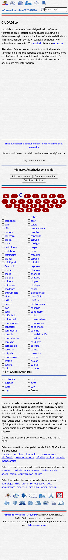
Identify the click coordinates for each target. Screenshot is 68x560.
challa (8, 274)
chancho (35, 274)
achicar (50, 457)
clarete (8, 304)
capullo (35, 240)
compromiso (38, 323)
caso (33, 251)
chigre (34, 281)
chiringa (35, 285)
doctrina (60, 457)
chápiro (9, 277)
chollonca (10, 289)
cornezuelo (11, 346)
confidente (11, 330)
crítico (34, 357)
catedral (35, 255)
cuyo (7, 390)
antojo (35, 470)
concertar (10, 327)
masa (27, 470)
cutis (33, 383)
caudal (8, 258)
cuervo (35, 364)
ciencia (52, 487)
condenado (37, 327)
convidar (36, 338)
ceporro (35, 266)
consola (9, 334)
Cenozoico (10, 266)
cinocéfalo (36, 296)
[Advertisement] (34, 102)
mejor (43, 487)
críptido (40, 457)
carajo (13, 474)
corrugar (35, 346)
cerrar (8, 270)
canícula (17, 470)
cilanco (8, 296)
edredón (6, 470)
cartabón (10, 251)
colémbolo (10, 315)
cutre (7, 386)
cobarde (35, 308)
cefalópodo (11, 262)
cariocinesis (11, 247)
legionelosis (32, 454)
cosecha (9, 349)
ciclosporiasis (38, 293)
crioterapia (11, 357)
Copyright (32, 515)
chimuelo (10, 285)
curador (35, 368)
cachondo (10, 221)
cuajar (34, 361)
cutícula (9, 383)
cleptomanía (38, 304)
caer (33, 221)
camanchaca (38, 228)
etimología (7, 483)
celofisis (35, 262)
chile (17, 483)
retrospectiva (37, 483)
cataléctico (10, 255)
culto (7, 368)
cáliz (7, 228)
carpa (34, 247)
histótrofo (7, 457)
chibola (9, 281)
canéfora (10, 236)
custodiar (10, 379)
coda (7, 311)
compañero (11, 323)
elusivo (45, 470)
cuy (33, 386)
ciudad (37, 43)
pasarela (58, 43)
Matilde (54, 470)
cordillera (36, 342)
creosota (36, 353)
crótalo (8, 361)
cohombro (37, 311)
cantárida (36, 236)
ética (49, 483)
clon (7, 308)
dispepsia (22, 487)
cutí (33, 379)
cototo (34, 349)
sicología (34, 487)
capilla (8, 240)
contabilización (39, 334)
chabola (35, 270)
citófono (35, 300)
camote (9, 232)
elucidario (7, 454)
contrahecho (12, 338)
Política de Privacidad (15, 515)
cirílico (8, 300)
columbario (11, 319)
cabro (34, 217)
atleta (5, 474)
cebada (35, 258)
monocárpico (9, 461)
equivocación (25, 474)
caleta (34, 224)
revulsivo (19, 454)
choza (34, 289)
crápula (9, 353)
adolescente (8, 487)
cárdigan (35, 243)
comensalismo (39, 319)
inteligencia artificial (36, 525)
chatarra (35, 277)
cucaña (8, 364)
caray (8, 243)
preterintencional (24, 457)
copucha (9, 342)
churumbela (11, 293)
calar (7, 224)
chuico (38, 474)
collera (34, 315)
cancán (35, 232)
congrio (35, 330)
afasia (25, 483)
